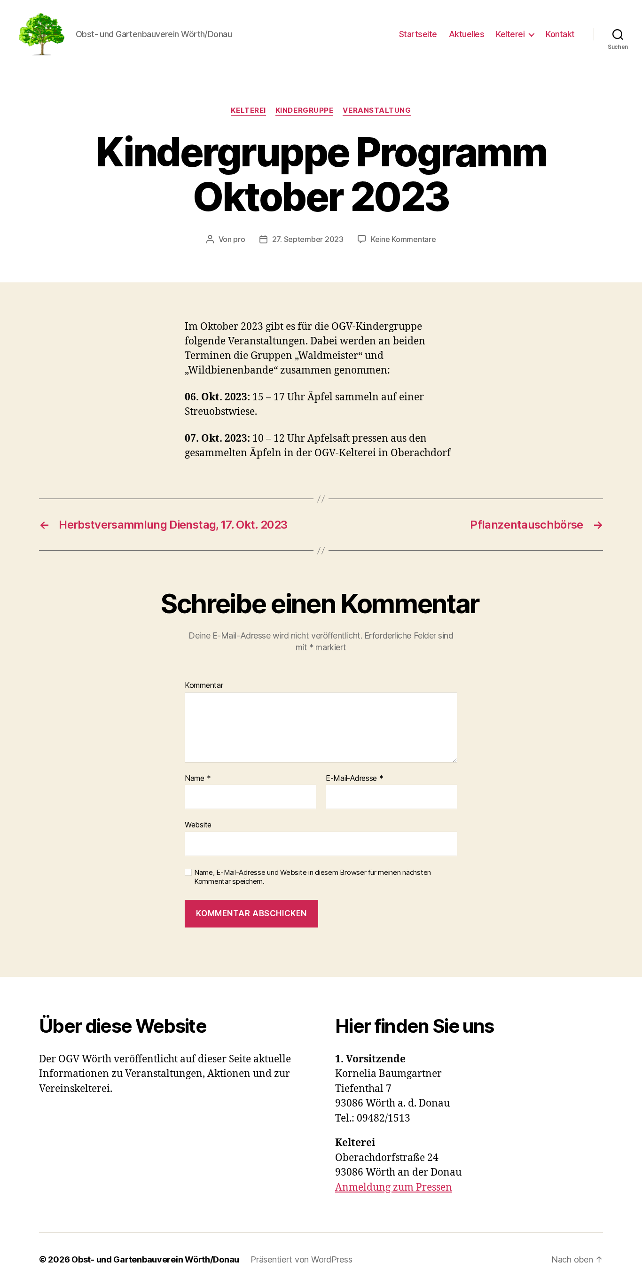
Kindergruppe (304, 110)
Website (198, 824)
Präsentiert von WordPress (301, 1259)
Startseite (418, 34)
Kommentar (204, 685)
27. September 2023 (308, 239)
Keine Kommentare (403, 239)
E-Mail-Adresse (355, 778)
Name (198, 778)
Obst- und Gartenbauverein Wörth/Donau (155, 1259)
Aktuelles (467, 34)
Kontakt (560, 34)
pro (239, 239)
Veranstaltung (377, 110)
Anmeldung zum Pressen (393, 1187)
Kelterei (510, 34)
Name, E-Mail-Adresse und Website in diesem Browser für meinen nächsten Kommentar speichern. (312, 877)
